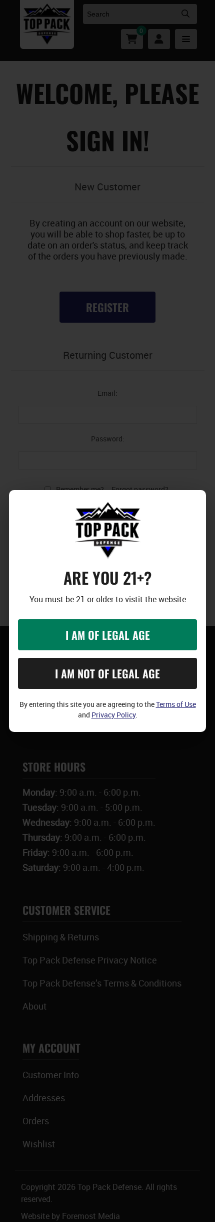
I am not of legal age (107, 673)
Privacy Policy (114, 714)
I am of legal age (108, 635)
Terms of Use (176, 704)
